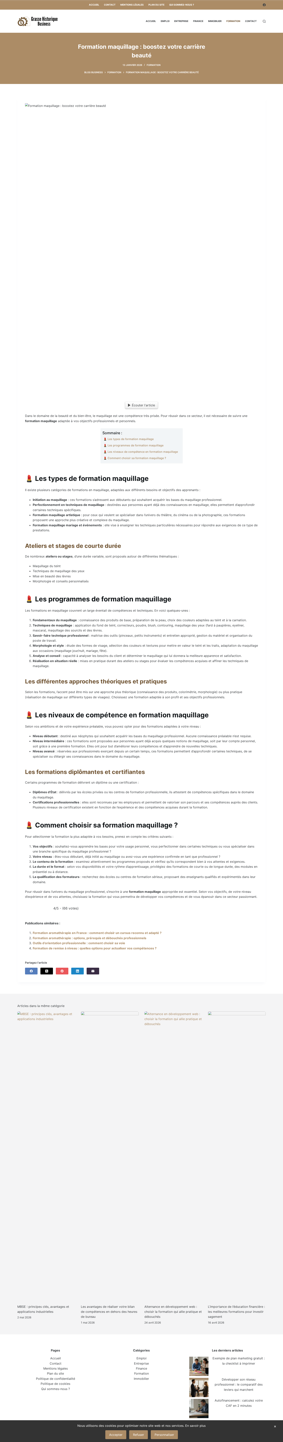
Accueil (94, 4)
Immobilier (215, 21)
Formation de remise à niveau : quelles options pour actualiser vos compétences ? (95, 948)
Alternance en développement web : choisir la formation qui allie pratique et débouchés (173, 1312)
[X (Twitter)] (46, 971)
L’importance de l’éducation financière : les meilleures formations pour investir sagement (236, 1312)
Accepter (115, 1435)
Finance (198, 21)
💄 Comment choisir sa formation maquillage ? (134, 458)
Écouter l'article (143, 405)
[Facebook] (264, 4)
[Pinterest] (62, 971)
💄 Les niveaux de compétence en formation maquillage (140, 451)
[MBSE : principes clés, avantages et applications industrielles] (46, 1155)
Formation (233, 21)
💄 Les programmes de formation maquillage (133, 445)
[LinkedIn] (77, 971)
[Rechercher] (264, 21)
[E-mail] (93, 971)
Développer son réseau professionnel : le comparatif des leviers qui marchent (239, 1384)
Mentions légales (132, 4)
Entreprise (181, 21)
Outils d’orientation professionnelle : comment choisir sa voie (79, 943)
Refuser (138, 1435)
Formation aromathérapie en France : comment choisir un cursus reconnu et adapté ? (97, 933)
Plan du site (156, 4)
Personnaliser (164, 1435)
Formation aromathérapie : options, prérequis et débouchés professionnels (89, 938)
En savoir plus (195, 1426)
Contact (110, 4)
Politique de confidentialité (55, 1379)
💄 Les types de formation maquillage (128, 439)
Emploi (165, 21)
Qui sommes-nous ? (181, 4)
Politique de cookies (55, 1384)
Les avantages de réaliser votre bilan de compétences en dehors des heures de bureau (109, 1312)
